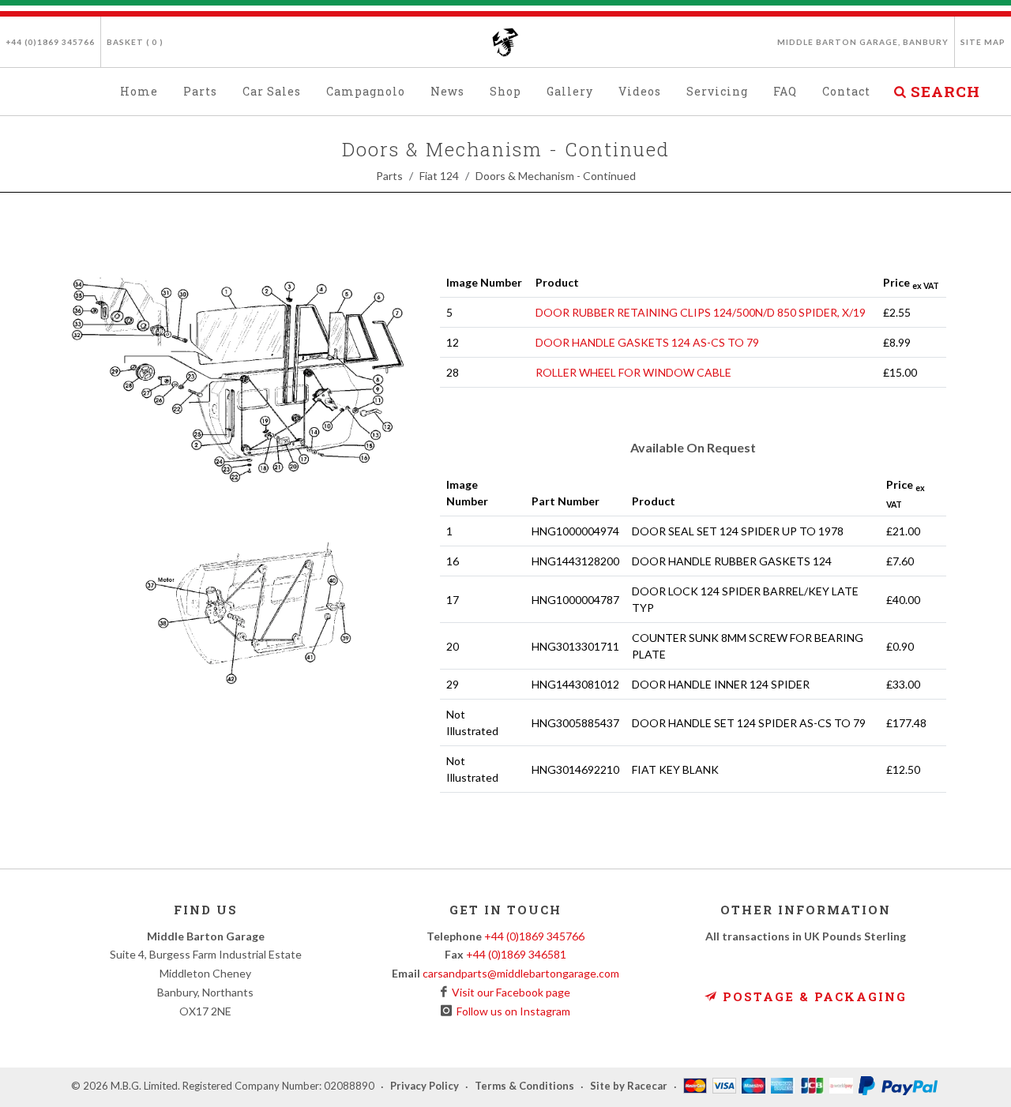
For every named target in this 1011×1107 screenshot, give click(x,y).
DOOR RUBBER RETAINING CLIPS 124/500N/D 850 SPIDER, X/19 (701, 312)
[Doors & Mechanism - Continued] (243, 497)
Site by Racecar (628, 1086)
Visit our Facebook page (508, 992)
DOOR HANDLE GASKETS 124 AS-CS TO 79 (647, 342)
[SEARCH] (899, 89)
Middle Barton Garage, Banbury (863, 42)
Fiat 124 (439, 175)
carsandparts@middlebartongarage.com (521, 973)
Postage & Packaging (812, 996)
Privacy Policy (424, 1086)
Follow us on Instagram (511, 1011)
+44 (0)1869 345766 (50, 42)
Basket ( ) (135, 42)
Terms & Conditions (524, 1086)
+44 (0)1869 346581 (516, 954)
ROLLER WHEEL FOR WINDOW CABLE (633, 372)
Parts (389, 175)
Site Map (982, 42)
